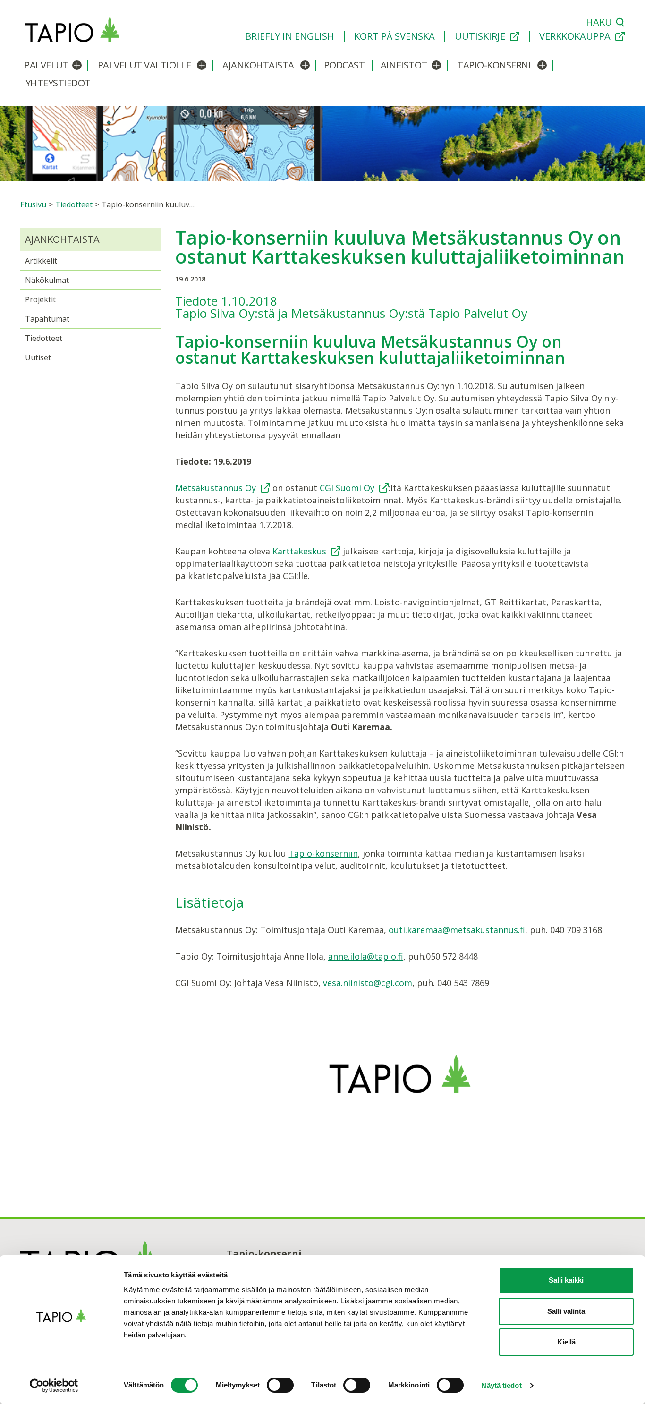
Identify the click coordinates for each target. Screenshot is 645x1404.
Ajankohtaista (258, 65)
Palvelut (46, 65)
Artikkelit (41, 260)
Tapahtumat (47, 319)
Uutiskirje (480, 36)
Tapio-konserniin (323, 853)
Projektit (40, 299)
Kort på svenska (394, 36)
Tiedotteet (43, 338)
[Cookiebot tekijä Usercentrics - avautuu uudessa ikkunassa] (61, 1385)
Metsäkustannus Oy (215, 488)
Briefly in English (289, 36)
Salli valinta (566, 1311)
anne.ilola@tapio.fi (365, 956)
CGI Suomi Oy (347, 488)
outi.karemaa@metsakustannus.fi (457, 930)
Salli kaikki (566, 1280)
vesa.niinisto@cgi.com (367, 982)
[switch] (280, 1385)
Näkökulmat (47, 280)
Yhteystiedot (58, 83)
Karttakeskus (299, 551)
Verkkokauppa (575, 36)
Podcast (344, 65)
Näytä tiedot (501, 1385)
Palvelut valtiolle (144, 65)
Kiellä (566, 1342)
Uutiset (38, 357)
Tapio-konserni (494, 65)
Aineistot (404, 65)
